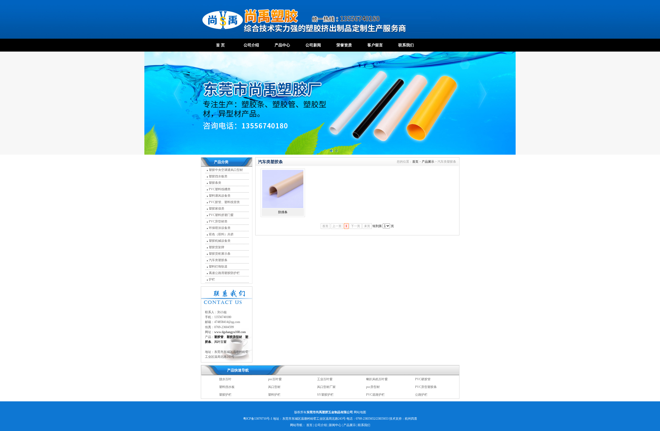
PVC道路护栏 (375, 387)
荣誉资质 (344, 45)
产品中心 (282, 45)
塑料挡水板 (227, 379)
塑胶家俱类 (216, 208)
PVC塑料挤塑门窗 (221, 215)
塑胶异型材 (423, 394)
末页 (367, 226)
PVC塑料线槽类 (219, 189)
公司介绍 (251, 45)
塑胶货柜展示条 (219, 253)
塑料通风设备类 (219, 195)
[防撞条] (283, 189)
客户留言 (375, 45)
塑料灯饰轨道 (218, 266)
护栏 (212, 279)
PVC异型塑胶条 (426, 379)
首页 (415, 161)
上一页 (337, 226)
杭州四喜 (411, 418)
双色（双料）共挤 (221, 234)
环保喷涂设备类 (219, 228)
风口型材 (274, 379)
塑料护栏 (274, 387)
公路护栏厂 (374, 394)
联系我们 (406, 45)
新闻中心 (335, 425)
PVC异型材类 (218, 221)
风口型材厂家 (326, 379)
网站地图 (360, 412)
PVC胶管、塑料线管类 (224, 202)
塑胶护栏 (225, 387)
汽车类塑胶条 (218, 260)
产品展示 (428, 161)
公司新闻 (313, 45)
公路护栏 (421, 387)
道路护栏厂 (276, 394)
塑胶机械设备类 (219, 241)
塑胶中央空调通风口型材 (226, 170)
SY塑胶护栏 (325, 387)
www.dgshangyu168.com (230, 332)
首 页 (220, 45)
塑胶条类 (215, 183)
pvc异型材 (373, 379)
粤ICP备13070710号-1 (257, 418)
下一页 (355, 226)
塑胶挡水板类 (218, 176)
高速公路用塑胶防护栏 (224, 273)
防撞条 (282, 212)
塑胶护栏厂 (325, 394)
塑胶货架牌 (216, 247)
